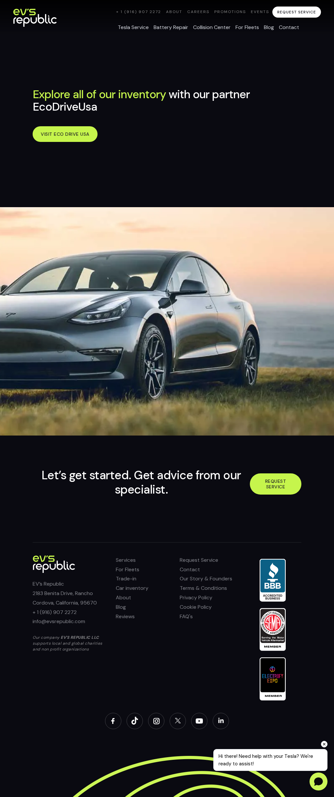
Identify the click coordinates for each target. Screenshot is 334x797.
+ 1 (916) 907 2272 (138, 11)
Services (126, 560)
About (174, 11)
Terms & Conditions (203, 588)
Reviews (125, 616)
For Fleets (127, 569)
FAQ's (186, 616)
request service (296, 12)
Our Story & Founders (206, 578)
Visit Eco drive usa (65, 134)
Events (260, 11)
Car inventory (132, 588)
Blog (121, 607)
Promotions (230, 11)
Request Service (199, 560)
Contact (190, 569)
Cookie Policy (196, 607)
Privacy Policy (196, 597)
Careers (198, 11)
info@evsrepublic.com (59, 621)
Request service (275, 484)
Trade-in (126, 578)
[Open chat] (318, 781)
